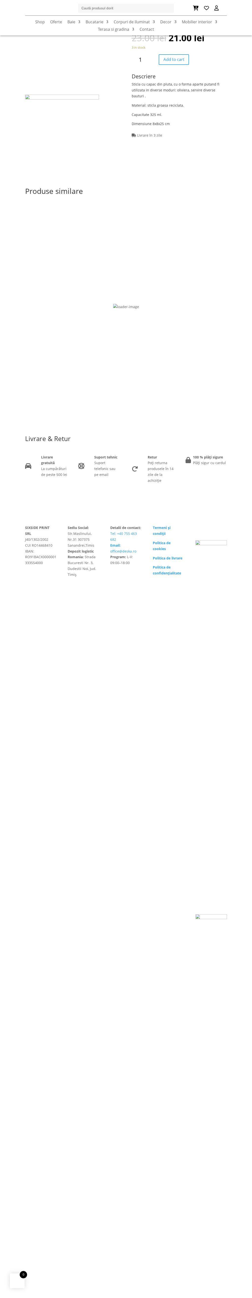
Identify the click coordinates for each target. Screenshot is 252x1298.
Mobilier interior (197, 22)
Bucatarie (94, 22)
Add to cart (173, 59)
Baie (71, 22)
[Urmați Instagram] (209, 529)
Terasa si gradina (113, 30)
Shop (40, 22)
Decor (166, 22)
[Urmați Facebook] (199, 529)
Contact (147, 30)
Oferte (56, 22)
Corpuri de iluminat (132, 22)
